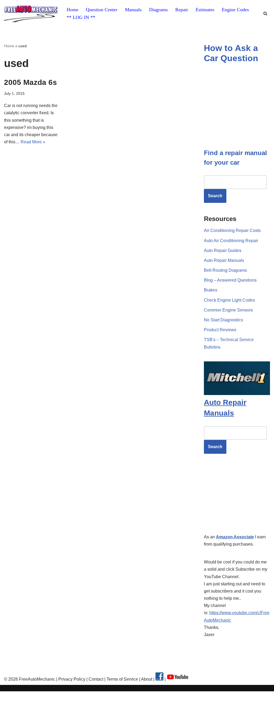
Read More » (33, 142)
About (147, 679)
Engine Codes (235, 9)
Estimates (205, 9)
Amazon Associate (235, 537)
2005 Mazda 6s (30, 82)
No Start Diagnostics (223, 320)
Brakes (210, 290)
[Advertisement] (239, 497)
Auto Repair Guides (222, 250)
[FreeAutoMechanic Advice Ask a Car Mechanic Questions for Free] (31, 13)
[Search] (265, 13)
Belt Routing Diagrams (225, 270)
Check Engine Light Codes (229, 300)
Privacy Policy (71, 679)
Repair (181, 9)
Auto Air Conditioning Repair (231, 240)
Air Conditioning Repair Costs (232, 230)
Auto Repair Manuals (224, 260)
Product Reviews (220, 330)
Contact (95, 679)
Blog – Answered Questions (230, 280)
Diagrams (158, 9)
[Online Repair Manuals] (237, 393)
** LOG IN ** (81, 17)
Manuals (133, 9)
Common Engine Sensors (228, 310)
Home (72, 9)
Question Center (101, 9)
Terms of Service (121, 679)
